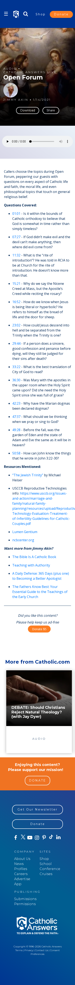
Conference (50, 869)
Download (27, 110)
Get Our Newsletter (38, 809)
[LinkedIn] (58, 837)
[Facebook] (15, 837)
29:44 (16, 343)
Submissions (25, 899)
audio (10, 68)
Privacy (28, 950)
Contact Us (41, 950)
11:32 (16, 255)
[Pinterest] (44, 837)
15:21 (16, 283)
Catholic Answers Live (30, 72)
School (46, 864)
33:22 (16, 366)
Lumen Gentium (24, 531)
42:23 (16, 403)
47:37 (16, 416)
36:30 (16, 380)
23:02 (16, 325)
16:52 (16, 302)
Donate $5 (39, 629)
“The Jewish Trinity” (27, 475)
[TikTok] (51, 837)
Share (51, 110)
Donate (61, 14)
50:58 (16, 453)
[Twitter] (22, 837)
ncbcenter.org (23, 540)
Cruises (46, 874)
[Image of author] (10, 90)
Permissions (25, 904)
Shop (41, 14)
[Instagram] (36, 837)
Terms (18, 950)
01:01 (16, 213)
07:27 (16, 237)
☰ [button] (6, 14)
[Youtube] (29, 837)
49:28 (16, 430)
